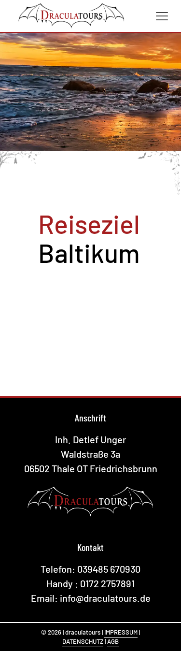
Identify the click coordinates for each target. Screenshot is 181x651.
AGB (113, 641)
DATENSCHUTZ (82, 641)
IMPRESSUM (121, 632)
